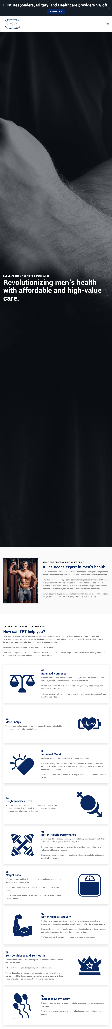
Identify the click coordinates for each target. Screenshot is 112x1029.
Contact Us (56, 11)
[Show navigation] (107, 24)
